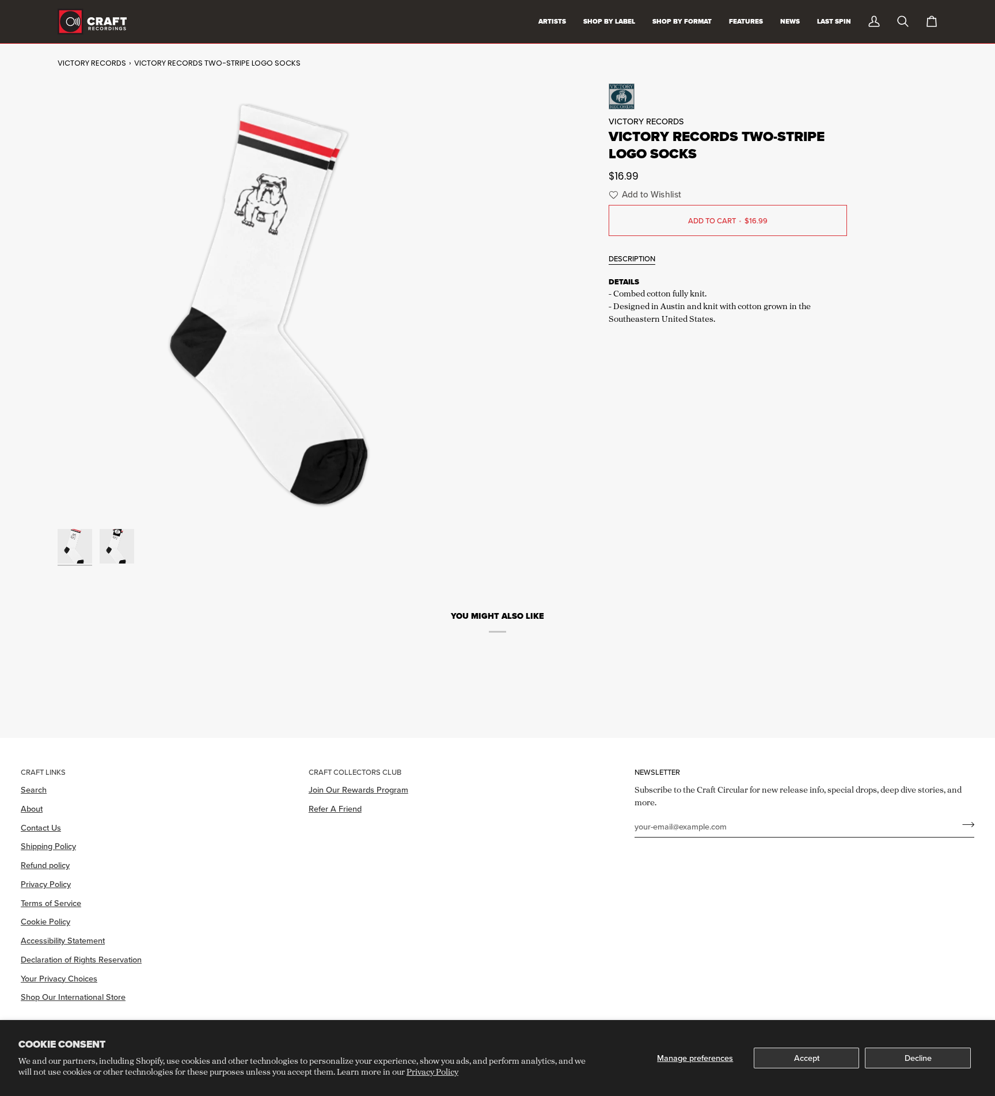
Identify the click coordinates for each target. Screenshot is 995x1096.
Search (34, 789)
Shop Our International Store (73, 997)
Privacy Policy (432, 1071)
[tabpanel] (728, 301)
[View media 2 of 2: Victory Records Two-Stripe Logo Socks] (117, 546)
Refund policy (45, 865)
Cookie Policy (45, 921)
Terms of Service (51, 903)
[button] (643, 195)
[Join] (964, 825)
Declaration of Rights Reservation (81, 959)
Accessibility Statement (63, 940)
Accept (806, 1058)
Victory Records (92, 63)
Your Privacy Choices (59, 978)
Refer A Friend (335, 808)
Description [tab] (632, 258)
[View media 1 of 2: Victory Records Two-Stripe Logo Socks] (75, 546)
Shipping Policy (48, 846)
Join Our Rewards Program (358, 789)
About (32, 808)
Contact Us (41, 827)
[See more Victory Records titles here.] (728, 96)
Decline (918, 1058)
